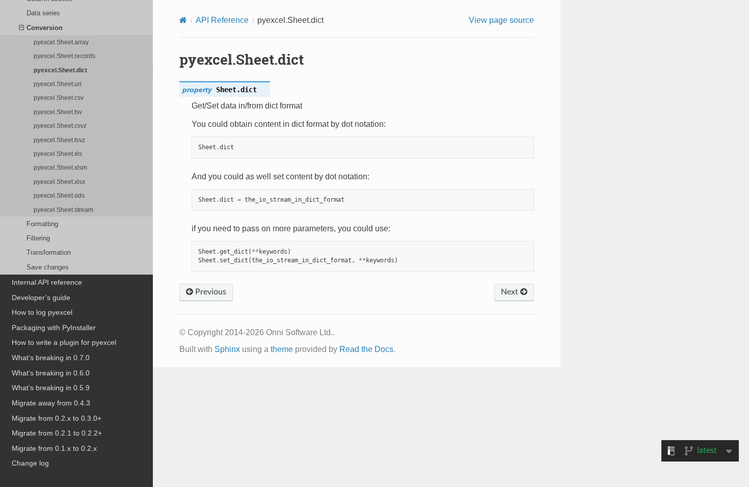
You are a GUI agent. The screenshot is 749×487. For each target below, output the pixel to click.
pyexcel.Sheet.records (64, 55)
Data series (43, 13)
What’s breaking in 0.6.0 (51, 373)
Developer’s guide (41, 297)
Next (510, 292)
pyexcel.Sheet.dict (60, 70)
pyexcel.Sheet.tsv (58, 112)
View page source (501, 20)
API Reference (222, 20)
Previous (209, 292)
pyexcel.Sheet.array (61, 42)
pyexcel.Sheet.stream (63, 209)
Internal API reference (47, 282)
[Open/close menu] (21, 28)
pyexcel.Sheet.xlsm (60, 167)
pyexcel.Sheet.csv (59, 97)
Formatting (42, 224)
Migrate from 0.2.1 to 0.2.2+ (57, 433)
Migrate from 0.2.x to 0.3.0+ (56, 418)
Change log (30, 463)
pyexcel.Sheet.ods (59, 195)
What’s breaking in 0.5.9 (51, 388)
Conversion (44, 28)
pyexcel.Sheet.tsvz (59, 140)
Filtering (38, 238)
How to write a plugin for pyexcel (64, 342)
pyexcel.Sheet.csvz (60, 125)
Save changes (47, 267)
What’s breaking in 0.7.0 (51, 358)
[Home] (183, 20)
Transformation (48, 252)
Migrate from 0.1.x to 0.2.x (54, 448)
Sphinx (227, 349)
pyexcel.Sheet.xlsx (59, 181)
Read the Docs (366, 349)
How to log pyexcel (42, 312)
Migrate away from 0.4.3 (51, 403)
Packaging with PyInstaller (54, 327)
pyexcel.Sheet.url (58, 83)
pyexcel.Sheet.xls (58, 153)
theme (282, 349)
